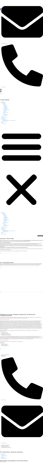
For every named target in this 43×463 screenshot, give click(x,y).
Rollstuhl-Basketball (6, 109)
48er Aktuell (2, 228)
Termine (2, 116)
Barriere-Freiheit (3, 456)
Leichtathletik (5, 218)
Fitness (5, 224)
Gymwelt (4, 223)
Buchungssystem (5, 227)
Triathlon (5, 111)
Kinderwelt (4, 103)
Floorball (5, 105)
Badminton (5, 215)
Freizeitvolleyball (6, 112)
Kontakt (2, 232)
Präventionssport (6, 114)
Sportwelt (4, 214)
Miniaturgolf (5, 219)
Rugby (5, 110)
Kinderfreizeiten (5, 119)
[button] (21, 168)
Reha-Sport (5, 115)
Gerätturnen (5, 107)
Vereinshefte (4, 123)
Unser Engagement (5, 121)
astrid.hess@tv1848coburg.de (5, 345)
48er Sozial (2, 118)
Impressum (2, 454)
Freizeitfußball (6, 106)
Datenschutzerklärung (4, 455)
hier (27, 247)
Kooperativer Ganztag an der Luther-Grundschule (9, 120)
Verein (2, 122)
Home (2, 101)
